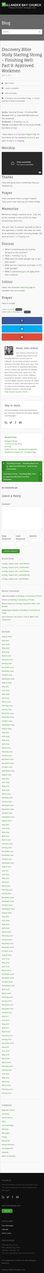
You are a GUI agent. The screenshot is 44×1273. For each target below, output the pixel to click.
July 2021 (5, 870)
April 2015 (5, 1081)
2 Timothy (9, 98)
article (25, 217)
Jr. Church (36, 98)
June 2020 (6, 920)
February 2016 (7, 1066)
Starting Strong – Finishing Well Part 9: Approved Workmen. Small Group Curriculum (23, 466)
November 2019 (8, 947)
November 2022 (8, 809)
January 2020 (7, 940)
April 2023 (5, 790)
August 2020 (7, 913)
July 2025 (5, 686)
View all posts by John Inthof (17, 392)
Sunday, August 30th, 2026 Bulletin (16, 563)
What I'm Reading (8, 1156)
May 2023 (5, 786)
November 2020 (8, 901)
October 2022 (7, 813)
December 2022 (8, 805)
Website (33, 536)
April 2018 (5, 989)
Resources (6, 1141)
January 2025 (7, 709)
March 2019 (6, 970)
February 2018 (7, 997)
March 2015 (6, 1085)
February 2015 (7, 1089)
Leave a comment (12, 88)
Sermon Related (8, 1144)
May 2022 (5, 832)
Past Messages (8, 1225)
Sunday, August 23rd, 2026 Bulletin (15, 567)
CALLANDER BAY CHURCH (22, 5)
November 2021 (8, 855)
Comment (6, 504)
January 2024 (7, 755)
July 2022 (5, 824)
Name (6, 537)
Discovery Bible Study (22, 98)
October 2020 (7, 905)
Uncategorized (7, 1148)
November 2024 (8, 717)
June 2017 (5, 1020)
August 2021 (6, 867)
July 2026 (5, 640)
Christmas (5, 1114)
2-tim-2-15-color (8, 309)
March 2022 (6, 840)
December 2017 (7, 1005)
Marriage (5, 1129)
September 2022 (8, 817)
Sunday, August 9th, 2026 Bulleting (16, 575)
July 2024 (5, 732)
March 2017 (6, 1031)
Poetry (4, 1137)
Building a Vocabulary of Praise (30, 596)
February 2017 (7, 1035)
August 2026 (7, 636)
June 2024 (6, 736)
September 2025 (8, 679)
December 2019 (8, 943)
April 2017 (5, 1028)
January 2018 (7, 1001)
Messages (6, 1133)
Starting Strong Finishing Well (13, 101)
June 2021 (5, 874)
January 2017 (6, 1039)
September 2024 (8, 725)
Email (20, 537)
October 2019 (7, 951)
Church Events (7, 1118)
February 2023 (7, 798)
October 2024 (7, 721)
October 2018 (7, 982)
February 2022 (7, 844)
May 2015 (5, 1078)
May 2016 (5, 1055)
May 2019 (5, 962)
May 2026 (5, 648)
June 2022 (5, 828)
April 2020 (6, 928)
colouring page (26, 287)
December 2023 (8, 759)
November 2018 (8, 978)
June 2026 (6, 644)
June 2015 (5, 1074)
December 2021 (8, 851)
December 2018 (8, 974)
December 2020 (8, 897)
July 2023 (5, 778)
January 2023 (7, 801)
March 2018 (6, 993)
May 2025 (5, 694)
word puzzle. (19, 290)
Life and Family (11, 93)
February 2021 (7, 890)
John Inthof (9, 83)
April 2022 (5, 836)
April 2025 (5, 698)
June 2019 (5, 959)
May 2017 (5, 1024)
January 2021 (7, 893)
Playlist (29, 134)
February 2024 (7, 752)
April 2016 (5, 1058)
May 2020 (6, 924)
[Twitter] (11, 423)
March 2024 (6, 748)
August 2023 (6, 775)
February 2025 (7, 705)
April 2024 (5, 744)
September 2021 (8, 863)
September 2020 (8, 909)
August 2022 (6, 821)
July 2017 (5, 1016)
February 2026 (7, 659)
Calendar (5, 1229)
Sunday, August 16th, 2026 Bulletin (15, 571)
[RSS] (7, 423)
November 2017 (8, 1009)
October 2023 (7, 767)
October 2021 (7, 859)
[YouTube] (21, 423)
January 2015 (7, 1093)
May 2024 (5, 740)
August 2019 (6, 955)
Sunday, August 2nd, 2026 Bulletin (15, 579)
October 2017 (7, 1012)
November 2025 (8, 671)
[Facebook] (16, 423)
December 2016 (8, 1043)
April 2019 (5, 966)
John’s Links (6, 1233)
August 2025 (6, 683)
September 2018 (8, 985)
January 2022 (7, 847)
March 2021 (6, 886)
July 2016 (5, 1047)
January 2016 (7, 1070)
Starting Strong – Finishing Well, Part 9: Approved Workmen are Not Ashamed (19, 477)
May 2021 (5, 878)
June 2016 (5, 1051)
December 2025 (8, 667)
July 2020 (5, 916)
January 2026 (7, 663)
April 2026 (5, 652)
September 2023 (8, 771)
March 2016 (6, 1062)
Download (18, 309)
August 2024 (7, 728)
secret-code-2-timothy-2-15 (12, 312)
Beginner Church (8, 1110)
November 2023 (8, 763)
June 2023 (5, 782)
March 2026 (6, 656)
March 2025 (6, 702)
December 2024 (8, 713)
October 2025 (7, 675)
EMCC (4, 1121)
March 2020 (6, 932)
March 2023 (6, 794)
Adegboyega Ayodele (10, 610)
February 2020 (7, 936)
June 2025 (5, 690)
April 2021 (5, 882)
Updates (5, 1152)
